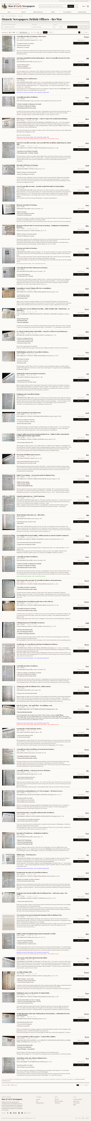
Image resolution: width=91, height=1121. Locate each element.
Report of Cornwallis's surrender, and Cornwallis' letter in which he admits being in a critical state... (44, 143)
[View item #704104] (8, 980)
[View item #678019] (8, 859)
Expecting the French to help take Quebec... (29, 729)
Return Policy (76, 1101)
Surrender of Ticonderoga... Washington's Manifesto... (33, 833)
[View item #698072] (8, 482)
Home (9, 12)
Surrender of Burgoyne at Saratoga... (28, 165)
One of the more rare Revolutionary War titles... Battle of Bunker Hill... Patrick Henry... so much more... (43, 309)
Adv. (76, 6)
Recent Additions (67, 12)
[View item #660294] (8, 922)
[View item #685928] (8, 86)
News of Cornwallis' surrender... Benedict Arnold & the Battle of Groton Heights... (41, 186)
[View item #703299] (8, 336)
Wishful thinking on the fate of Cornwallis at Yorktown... (33, 352)
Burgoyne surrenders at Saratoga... (27, 205)
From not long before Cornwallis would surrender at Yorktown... (36, 812)
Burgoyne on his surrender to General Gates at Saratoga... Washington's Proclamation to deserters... (43, 226)
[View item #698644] (8, 880)
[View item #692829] (8, 798)
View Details (81, 40)
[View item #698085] (8, 44)
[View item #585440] (8, 962)
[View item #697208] (8, 101)
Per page (33, 32)
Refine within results (9, 24)
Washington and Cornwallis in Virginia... (28, 394)
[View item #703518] (8, 230)
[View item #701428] (8, 437)
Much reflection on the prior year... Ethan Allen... (31, 515)
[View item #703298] (8, 817)
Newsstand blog (39, 1102)
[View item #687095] (8, 589)
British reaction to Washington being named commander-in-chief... (36, 934)
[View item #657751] (8, 401)
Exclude (34, 24)
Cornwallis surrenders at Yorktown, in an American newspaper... (36, 749)
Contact (38, 1099)
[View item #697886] (8, 543)
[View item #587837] (8, 504)
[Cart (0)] (87, 6)
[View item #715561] (8, 897)
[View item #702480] (8, 209)
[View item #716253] (8, 778)
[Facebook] (19, 1113)
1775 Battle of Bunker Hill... (24, 972)
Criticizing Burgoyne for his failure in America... (31, 623)
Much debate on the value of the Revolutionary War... (32, 1058)
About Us (24, 12)
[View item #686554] (8, 522)
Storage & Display (82, 12)
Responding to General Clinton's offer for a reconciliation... (34, 288)
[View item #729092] (8, 710)
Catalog (53, 12)
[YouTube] (22, 1113)
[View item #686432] (8, 673)
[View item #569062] (8, 459)
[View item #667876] (8, 840)
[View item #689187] (8, 417)
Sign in (84, 6)
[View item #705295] (8, 630)
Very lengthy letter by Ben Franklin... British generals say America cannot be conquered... (43, 535)
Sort (17, 32)
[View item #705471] (8, 194)
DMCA (74, 1104)
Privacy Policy (76, 1102)
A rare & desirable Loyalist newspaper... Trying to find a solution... (36, 1036)
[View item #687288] (8, 756)
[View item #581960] (8, 378)
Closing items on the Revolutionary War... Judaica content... (34, 686)
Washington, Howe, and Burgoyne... (27, 78)
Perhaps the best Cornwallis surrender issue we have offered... (35, 601)
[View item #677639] (8, 65)
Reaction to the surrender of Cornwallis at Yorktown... (32, 872)
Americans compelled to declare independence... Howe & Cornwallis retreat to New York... (43, 58)
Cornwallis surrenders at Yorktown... (27, 97)
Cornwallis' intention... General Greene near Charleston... (34, 770)
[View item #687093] (8, 606)
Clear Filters (83, 26)
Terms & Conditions (77, 1099)
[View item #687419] (8, 1018)
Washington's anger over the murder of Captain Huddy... (33, 993)
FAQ (37, 1101)
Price (55, 24)
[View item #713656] (8, 733)
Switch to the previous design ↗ (82, 0)
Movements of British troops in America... (29, 454)
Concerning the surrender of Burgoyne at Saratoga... (32, 268)
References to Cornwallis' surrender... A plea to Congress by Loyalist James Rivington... (42, 119)
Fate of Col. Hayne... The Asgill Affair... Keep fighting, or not (34, 705)
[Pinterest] (10, 1113)
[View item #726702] (8, 564)
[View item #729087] (8, 941)
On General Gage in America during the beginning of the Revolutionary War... (39, 915)
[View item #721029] (8, 169)
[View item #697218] (8, 997)
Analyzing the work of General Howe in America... (31, 373)
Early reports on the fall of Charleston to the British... (32, 958)
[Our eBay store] (15, 1113)
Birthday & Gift (38, 12)
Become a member (59, 1101)
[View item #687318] (8, 313)
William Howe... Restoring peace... (27, 855)
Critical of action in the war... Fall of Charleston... (31, 496)
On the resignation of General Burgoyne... (29, 412)
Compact (50, 32)
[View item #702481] (8, 255)
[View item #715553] (8, 653)
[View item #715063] (8, 1065)
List (45, 32)
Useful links (57, 1102)
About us (57, 1099)
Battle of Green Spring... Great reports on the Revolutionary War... (36, 475)
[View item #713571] (8, 694)
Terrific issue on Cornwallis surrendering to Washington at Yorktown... (37, 644)
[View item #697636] (8, 293)
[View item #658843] (8, 150)
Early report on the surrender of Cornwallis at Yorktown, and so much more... (39, 580)
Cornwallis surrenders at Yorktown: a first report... (32, 36)
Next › (87, 32)
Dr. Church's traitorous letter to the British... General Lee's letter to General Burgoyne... (42, 331)
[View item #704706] (8, 356)
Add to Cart (81, 43)
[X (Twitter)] (7, 1113)
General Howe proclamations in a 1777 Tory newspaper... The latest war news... (40, 791)
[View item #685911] (8, 272)
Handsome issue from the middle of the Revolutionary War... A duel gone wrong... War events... (42, 893)
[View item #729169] (8, 123)
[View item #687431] (8, 1041)
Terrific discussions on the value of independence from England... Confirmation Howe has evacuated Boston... (43, 1014)
